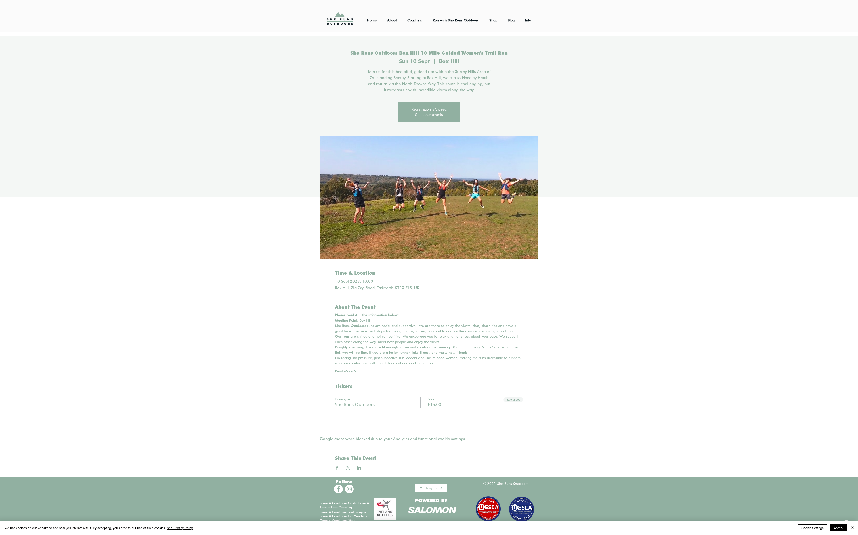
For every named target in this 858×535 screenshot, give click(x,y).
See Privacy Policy (180, 528)
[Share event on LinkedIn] (359, 468)
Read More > (346, 371)
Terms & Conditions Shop (337, 520)
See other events (429, 115)
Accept (838, 528)
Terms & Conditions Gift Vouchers (343, 516)
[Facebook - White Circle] (338, 489)
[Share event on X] (348, 468)
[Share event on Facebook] (337, 468)
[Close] (852, 527)
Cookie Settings (812, 528)
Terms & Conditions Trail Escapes (343, 512)
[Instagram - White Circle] (349, 489)
